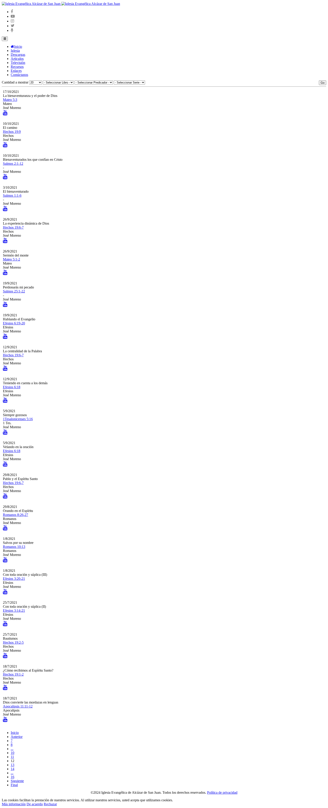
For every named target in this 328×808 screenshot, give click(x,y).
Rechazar (50, 804)
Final (14, 785)
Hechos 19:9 (12, 132)
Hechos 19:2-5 (13, 642)
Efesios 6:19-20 (14, 323)
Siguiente (17, 781)
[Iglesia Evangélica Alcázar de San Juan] (61, 4)
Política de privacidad (222, 792)
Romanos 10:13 (14, 547)
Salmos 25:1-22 (14, 291)
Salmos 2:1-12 (13, 163)
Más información (14, 804)
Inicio (15, 733)
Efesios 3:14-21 (14, 610)
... (12, 749)
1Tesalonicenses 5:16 (18, 419)
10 (12, 753)
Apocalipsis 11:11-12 (18, 706)
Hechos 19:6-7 (13, 227)
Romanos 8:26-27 (15, 515)
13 (12, 765)
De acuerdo (35, 804)
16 (12, 777)
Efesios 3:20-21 (14, 578)
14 (12, 769)
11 (12, 757)
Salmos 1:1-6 (12, 195)
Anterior (17, 737)
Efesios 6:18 (11, 387)
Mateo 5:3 (10, 100)
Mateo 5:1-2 (11, 259)
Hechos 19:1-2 (13, 674)
